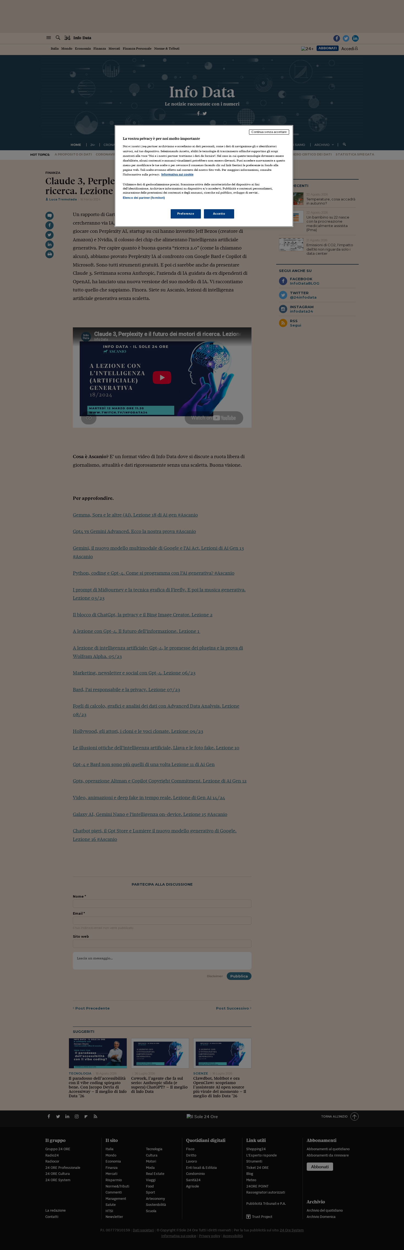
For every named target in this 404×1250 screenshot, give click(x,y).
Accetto (219, 213)
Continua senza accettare (269, 132)
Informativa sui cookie (177, 174)
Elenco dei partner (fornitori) (144, 197)
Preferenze (185, 213)
